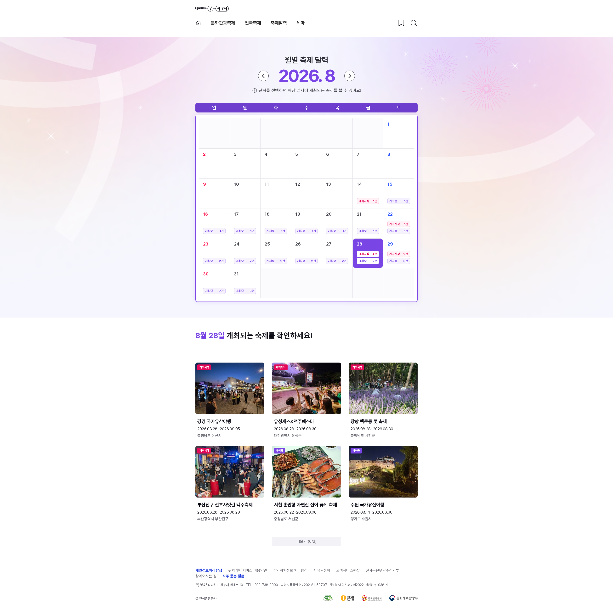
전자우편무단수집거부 (382, 570)
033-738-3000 (266, 585)
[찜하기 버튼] (401, 23)
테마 (300, 23)
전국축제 (253, 23)
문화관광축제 (223, 23)
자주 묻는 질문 (233, 576)
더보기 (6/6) (307, 541)
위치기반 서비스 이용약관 (247, 570)
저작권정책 (321, 570)
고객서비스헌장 (348, 570)
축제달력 (279, 23)
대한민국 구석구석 (212, 8)
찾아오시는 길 (205, 576)
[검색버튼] (414, 23)
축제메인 (198, 23)
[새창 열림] (328, 600)
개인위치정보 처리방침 (290, 570)
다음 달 (349, 76)
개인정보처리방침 (208, 570)
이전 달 (263, 76)
